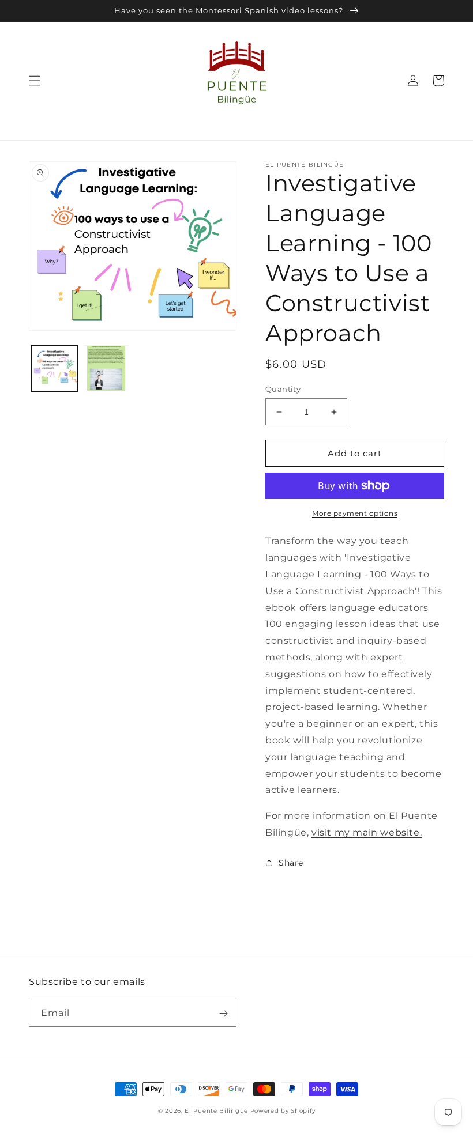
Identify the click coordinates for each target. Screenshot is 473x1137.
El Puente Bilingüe (216, 1111)
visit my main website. (366, 832)
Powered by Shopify (283, 1111)
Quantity (283, 389)
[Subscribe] (223, 1013)
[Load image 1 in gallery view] (55, 368)
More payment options (354, 513)
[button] (34, 80)
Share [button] (291, 863)
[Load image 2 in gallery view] (107, 368)
